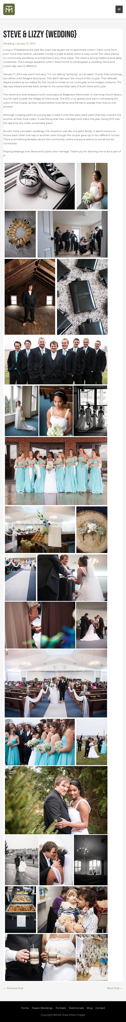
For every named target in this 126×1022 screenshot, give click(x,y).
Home (25, 1008)
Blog (90, 1008)
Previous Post (13, 988)
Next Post (114, 988)
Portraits (61, 1008)
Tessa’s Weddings (42, 1008)
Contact (100, 1008)
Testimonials (76, 1008)
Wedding (8, 43)
